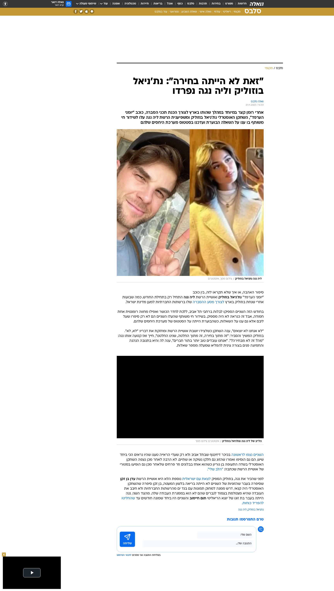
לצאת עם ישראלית (196, 479)
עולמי (217, 12)
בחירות (216, 3)
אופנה (116, 3)
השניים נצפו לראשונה (247, 455)
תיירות (145, 3)
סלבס (190, 3)
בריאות (157, 3)
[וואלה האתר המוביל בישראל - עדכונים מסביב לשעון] (257, 4)
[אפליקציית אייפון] (86, 11)
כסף (180, 3)
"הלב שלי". (215, 469)
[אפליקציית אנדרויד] (91, 11)
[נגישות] (5, 4)
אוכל (170, 3)
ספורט (229, 3)
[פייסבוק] (75, 11)
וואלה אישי (205, 12)
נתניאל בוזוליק (256, 510)
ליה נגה (242, 510)
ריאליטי (227, 12)
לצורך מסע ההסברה (208, 302)
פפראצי (174, 12)
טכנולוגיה (130, 3)
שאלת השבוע (189, 12)
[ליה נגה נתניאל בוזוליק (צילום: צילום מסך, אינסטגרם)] (190, 205)
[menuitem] (240, 4)
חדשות (242, 3)
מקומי (236, 12)
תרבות (203, 3)
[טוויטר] (81, 11)
